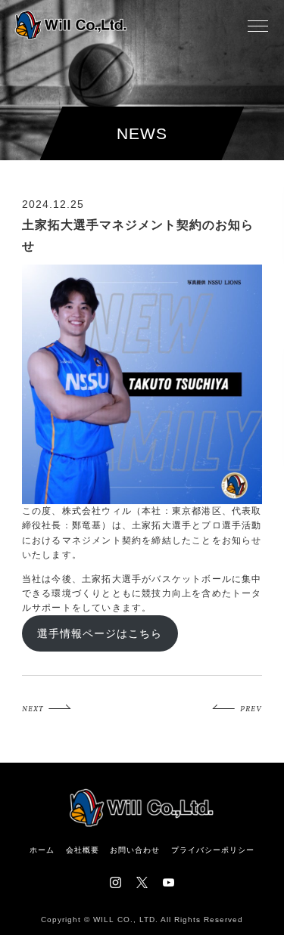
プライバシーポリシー (212, 850)
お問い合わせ (135, 850)
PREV (251, 709)
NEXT (32, 709)
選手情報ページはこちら (99, 633)
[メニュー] (257, 25)
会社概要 (82, 850)
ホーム (42, 850)
